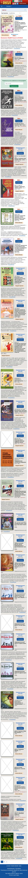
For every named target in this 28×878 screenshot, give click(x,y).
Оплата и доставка (14, 875)
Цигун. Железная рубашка (19, 814)
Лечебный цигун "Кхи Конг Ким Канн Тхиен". (20, 524)
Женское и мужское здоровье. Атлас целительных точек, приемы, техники (19, 217)
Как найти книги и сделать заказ (14, 873)
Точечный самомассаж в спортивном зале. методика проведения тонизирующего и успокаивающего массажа (20, 248)
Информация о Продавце (14, 868)
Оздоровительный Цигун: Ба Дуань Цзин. (20, 673)
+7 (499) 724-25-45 (22, 3)
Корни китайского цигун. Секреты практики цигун (19, 843)
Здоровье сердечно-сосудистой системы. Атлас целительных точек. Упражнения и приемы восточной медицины (20, 313)
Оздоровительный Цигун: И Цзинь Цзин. (20, 643)
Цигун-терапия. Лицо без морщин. (20, 731)
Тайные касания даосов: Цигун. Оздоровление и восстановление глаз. (20, 545)
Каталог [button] (9, 6)
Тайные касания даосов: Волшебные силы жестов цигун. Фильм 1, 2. (19, 564)
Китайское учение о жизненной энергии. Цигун (20, 788)
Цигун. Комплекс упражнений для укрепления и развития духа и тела (20, 98)
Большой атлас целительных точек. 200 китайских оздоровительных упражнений (19, 280)
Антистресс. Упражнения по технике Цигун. (19, 703)
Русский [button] (16, 1)
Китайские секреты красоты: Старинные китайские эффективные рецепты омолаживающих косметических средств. (20, 26)
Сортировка (4, 13)
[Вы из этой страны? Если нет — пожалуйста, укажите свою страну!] (13, 1)
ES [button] (19, 1)
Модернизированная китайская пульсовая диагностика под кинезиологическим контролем (20, 493)
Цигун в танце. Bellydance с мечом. (19, 769)
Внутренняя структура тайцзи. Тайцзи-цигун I (20, 411)
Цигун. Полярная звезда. (19, 750)
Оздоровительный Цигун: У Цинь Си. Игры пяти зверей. (20, 596)
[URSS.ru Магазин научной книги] (5, 2)
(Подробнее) (17, 48)
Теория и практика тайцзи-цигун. (19, 187)
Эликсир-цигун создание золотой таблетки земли (19, 441)
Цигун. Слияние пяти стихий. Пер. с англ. (20, 159)
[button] (13, 3)
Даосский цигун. (20, 380)
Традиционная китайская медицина (20, 461)
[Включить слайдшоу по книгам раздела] (22, 13)
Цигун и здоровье (19, 58)
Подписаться (14, 86)
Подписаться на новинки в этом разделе (14, 80)
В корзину (18, 18)
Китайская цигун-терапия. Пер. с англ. (20, 124)
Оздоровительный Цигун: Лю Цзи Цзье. (19, 625)
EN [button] (21, 1)
